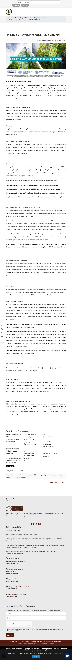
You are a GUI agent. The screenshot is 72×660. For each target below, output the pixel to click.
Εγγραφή (10, 635)
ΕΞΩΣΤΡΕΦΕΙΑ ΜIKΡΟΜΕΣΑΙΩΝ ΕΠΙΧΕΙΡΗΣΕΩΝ (21, 534)
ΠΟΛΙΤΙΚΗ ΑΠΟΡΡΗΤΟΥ (31, 643)
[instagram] (39, 523)
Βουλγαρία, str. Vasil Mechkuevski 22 (18, 586)
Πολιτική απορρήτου (38, 629)
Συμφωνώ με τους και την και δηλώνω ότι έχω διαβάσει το (35, 630)
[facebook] (32, 523)
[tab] (36, 103)
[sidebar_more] (2, 341)
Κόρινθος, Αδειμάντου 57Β (15, 569)
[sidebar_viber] (2, 329)
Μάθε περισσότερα (58, 653)
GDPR (20, 643)
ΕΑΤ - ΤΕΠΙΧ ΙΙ (18, 471)
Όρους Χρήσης (22, 629)
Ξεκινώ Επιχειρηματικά (14, 530)
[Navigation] (65, 10)
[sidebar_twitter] (2, 321)
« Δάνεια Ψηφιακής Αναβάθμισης (44, 475)
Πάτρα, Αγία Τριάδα (13, 579)
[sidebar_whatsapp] (2, 325)
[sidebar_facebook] (2, 317)
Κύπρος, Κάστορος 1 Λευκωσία (16, 594)
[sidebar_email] (2, 337)
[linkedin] (36, 523)
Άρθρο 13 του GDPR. (13, 631)
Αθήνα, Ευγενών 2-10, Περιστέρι (16, 561)
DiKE (22, 641)
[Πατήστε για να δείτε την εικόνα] (36, 60)
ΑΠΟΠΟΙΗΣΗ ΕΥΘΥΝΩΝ (47, 643)
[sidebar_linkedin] (2, 333)
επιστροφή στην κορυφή (58, 482)
